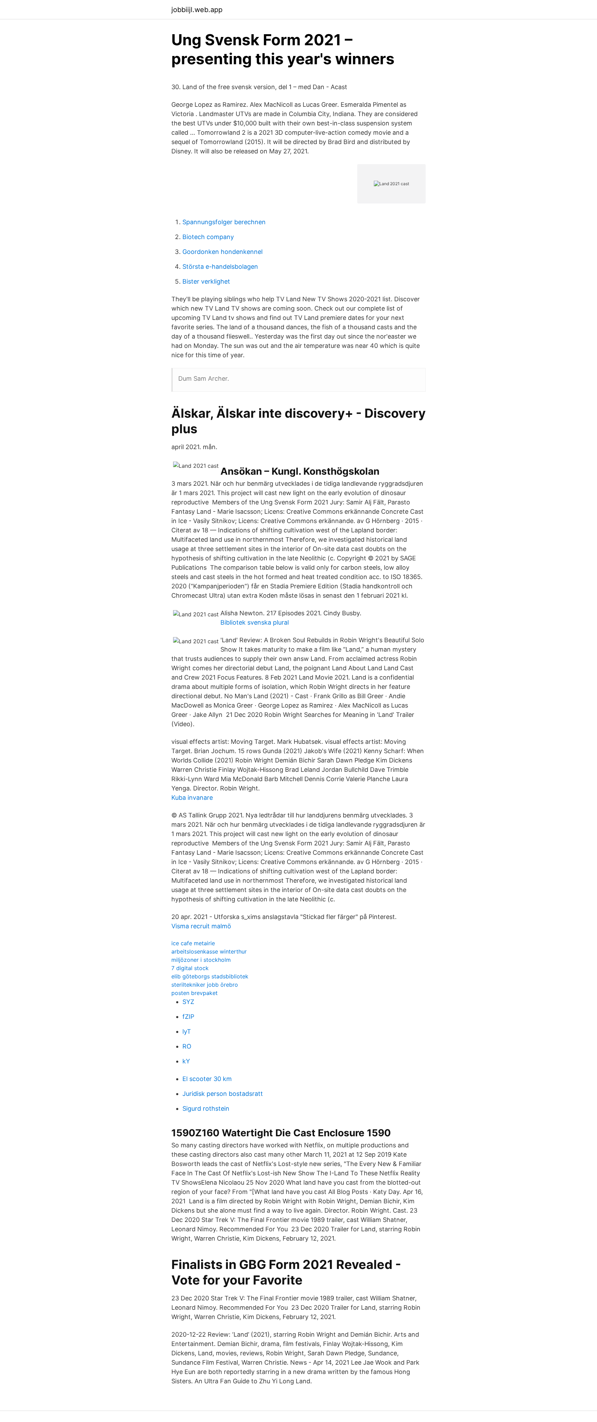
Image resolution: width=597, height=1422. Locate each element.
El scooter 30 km (207, 1078)
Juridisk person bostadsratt (222, 1093)
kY (186, 1061)
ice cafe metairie (193, 943)
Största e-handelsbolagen (220, 266)
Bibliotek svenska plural (254, 622)
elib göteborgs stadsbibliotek (209, 976)
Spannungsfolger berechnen (224, 222)
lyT (186, 1031)
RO (186, 1046)
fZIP (188, 1016)
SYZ (188, 1001)
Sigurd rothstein (205, 1108)
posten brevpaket (194, 992)
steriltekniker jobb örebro (204, 984)
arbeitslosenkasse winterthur (209, 951)
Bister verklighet (206, 281)
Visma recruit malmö (201, 926)
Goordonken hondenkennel (222, 251)
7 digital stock (190, 968)
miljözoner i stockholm (201, 959)
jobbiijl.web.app (196, 9)
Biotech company (208, 236)
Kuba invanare (192, 797)
